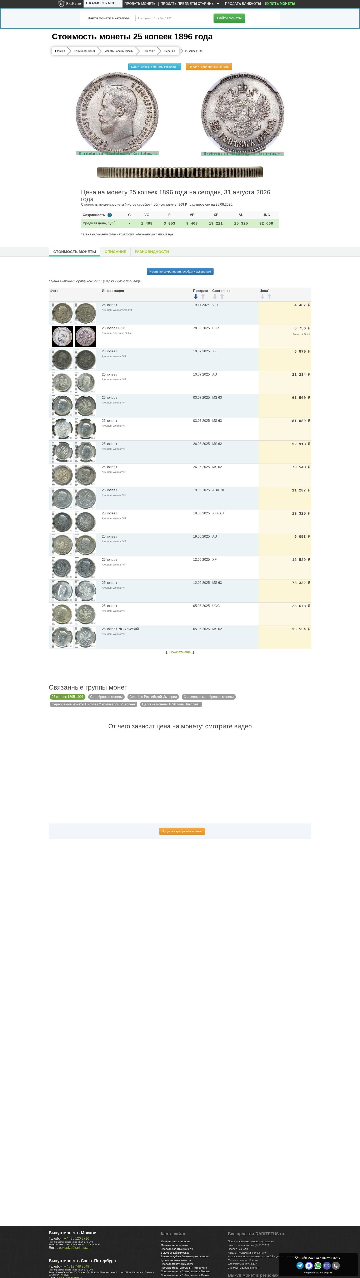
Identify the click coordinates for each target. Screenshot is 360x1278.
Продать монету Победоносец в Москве (185, 1271)
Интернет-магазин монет (176, 1241)
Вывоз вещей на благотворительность (185, 1256)
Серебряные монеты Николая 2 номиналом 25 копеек (93, 704)
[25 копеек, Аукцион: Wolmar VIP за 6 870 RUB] (62, 359)
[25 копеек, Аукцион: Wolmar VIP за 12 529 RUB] (62, 567)
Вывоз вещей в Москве (175, 1252)
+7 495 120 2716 (76, 1238)
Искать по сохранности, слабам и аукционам (180, 271)
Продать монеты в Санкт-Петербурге (184, 1267)
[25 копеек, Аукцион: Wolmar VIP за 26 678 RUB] (62, 614)
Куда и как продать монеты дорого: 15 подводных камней (262, 1256)
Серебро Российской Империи (153, 697)
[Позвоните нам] (336, 1266)
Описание (115, 252)
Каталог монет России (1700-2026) (248, 1245)
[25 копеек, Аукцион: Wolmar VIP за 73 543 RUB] (62, 475)
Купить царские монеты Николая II (154, 66)
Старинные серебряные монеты (209, 697)
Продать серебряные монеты (209, 66)
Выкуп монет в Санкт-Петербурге (83, 1260)
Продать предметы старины (188, 3)
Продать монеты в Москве (177, 1264)
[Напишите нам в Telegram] (300, 1266)
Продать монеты (140, 3)
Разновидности (152, 252)
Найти (229, 18)
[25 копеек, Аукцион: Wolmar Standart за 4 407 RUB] (62, 313)
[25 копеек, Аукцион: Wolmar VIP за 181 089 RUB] (62, 428)
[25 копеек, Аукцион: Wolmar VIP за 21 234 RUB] (62, 382)
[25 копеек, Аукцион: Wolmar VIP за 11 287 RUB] (62, 498)
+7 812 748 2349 (76, 1266)
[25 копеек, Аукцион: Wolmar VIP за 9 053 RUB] (62, 544)
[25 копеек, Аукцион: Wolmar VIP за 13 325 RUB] (62, 521)
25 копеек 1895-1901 (68, 697)
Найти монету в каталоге (108, 18)
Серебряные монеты (106, 697)
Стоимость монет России (243, 1260)
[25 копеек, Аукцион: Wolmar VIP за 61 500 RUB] (62, 405)
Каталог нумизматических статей (247, 1252)
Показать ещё (180, 652)
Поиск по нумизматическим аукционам (251, 1241)
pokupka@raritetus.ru (75, 1247)
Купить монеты (280, 3)
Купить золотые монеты (176, 1260)
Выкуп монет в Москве (72, 1232)
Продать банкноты (243, 3)
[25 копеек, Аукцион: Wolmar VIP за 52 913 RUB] (62, 452)
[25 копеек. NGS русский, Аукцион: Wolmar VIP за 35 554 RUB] (62, 637)
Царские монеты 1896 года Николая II (171, 704)
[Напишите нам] (309, 1266)
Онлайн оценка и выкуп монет (318, 1257)
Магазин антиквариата (175, 1245)
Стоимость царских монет (243, 1267)
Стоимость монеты (74, 252)
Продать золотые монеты (177, 1249)
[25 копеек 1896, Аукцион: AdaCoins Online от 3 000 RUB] (62, 336)
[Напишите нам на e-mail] (327, 1266)
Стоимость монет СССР (242, 1264)
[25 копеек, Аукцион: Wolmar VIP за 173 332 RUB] (62, 590)
